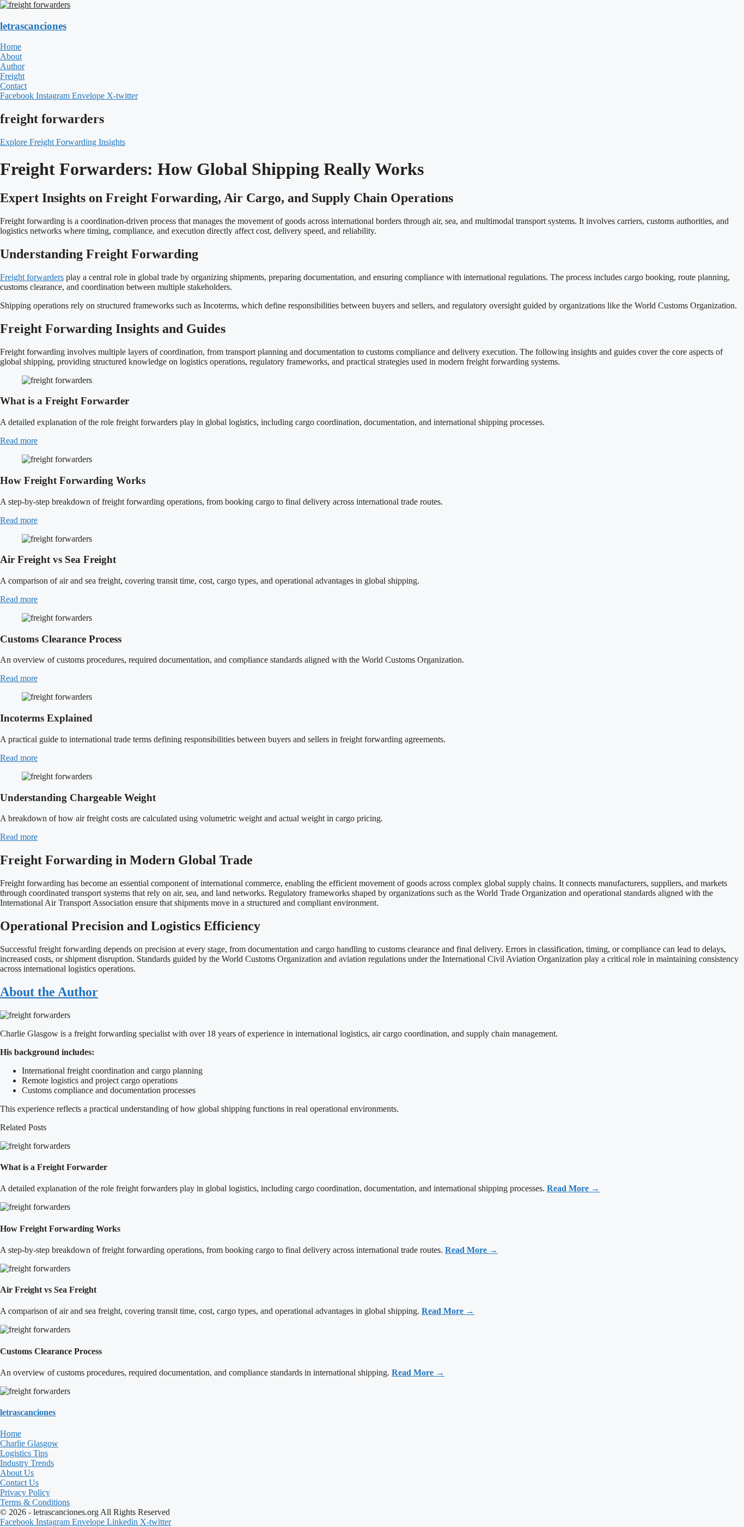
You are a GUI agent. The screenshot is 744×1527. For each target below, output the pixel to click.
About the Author (49, 992)
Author (12, 66)
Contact (13, 85)
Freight (12, 76)
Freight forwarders (32, 277)
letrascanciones (33, 26)
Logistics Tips (24, 1453)
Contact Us (19, 1482)
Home (10, 46)
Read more (19, 440)
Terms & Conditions (35, 1502)
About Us (17, 1472)
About (11, 56)
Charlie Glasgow (29, 1443)
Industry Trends (27, 1463)
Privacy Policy (25, 1492)
